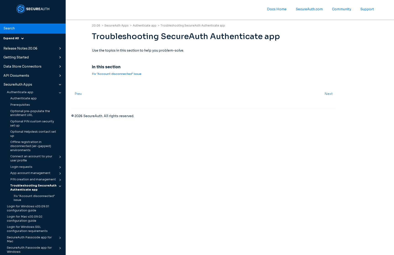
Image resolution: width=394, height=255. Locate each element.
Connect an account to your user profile (31, 158)
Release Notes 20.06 (20, 48)
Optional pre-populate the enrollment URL (30, 113)
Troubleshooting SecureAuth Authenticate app (33, 188)
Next (328, 94)
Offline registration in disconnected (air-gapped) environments (30, 146)
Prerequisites (20, 105)
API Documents (16, 76)
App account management (30, 173)
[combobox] (33, 29)
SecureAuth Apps (17, 84)
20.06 (96, 25)
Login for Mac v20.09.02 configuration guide (24, 219)
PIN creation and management (33, 179)
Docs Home (277, 9)
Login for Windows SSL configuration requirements (27, 229)
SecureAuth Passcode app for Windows (29, 250)
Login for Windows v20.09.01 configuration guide (28, 208)
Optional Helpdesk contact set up (33, 134)
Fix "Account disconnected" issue (34, 198)
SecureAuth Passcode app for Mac (29, 239)
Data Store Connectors (22, 66)
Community (341, 9)
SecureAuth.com (309, 9)
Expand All (12, 38)
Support (367, 9)
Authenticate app (20, 92)
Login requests (21, 167)
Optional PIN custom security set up (32, 123)
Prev (78, 94)
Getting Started (16, 57)
